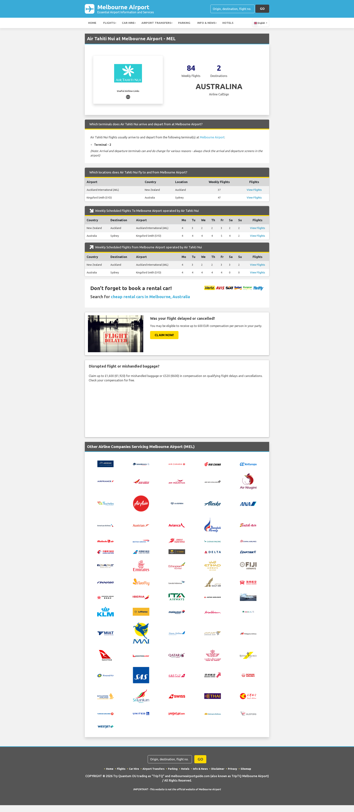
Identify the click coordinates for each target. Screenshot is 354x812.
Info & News (206, 22)
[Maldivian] (212, 611)
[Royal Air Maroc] (212, 655)
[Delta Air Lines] (212, 551)
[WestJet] (105, 726)
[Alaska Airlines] (212, 503)
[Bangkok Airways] (212, 524)
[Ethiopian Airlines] (177, 565)
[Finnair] (105, 582)
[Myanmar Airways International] (141, 632)
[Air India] (141, 481)
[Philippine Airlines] (248, 633)
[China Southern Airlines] (141, 551)
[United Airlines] (141, 713)
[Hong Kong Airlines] (105, 597)
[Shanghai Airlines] (177, 675)
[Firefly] (141, 581)
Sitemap (246, 768)
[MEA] (248, 611)
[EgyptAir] (248, 551)
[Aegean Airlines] (105, 463)
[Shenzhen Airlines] (212, 675)
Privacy (232, 768)
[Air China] (212, 463)
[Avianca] (177, 525)
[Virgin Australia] (248, 713)
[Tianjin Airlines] (248, 695)
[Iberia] (141, 597)
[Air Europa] (248, 464)
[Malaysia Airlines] (177, 611)
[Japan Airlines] (212, 597)
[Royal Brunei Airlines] (248, 655)
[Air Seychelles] (105, 503)
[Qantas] (105, 655)
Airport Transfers (156, 22)
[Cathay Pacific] (212, 540)
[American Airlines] (105, 525)
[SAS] (141, 675)
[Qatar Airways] (177, 655)
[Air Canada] (177, 464)
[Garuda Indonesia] (177, 582)
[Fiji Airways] (248, 565)
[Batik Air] (248, 525)
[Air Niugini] (248, 481)
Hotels (227, 22)
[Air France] (105, 481)
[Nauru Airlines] (177, 633)
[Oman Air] (212, 633)
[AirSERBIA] (177, 503)
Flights (109, 22)
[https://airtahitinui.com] (128, 96)
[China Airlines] (248, 540)
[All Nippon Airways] (248, 503)
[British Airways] (141, 540)
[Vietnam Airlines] (212, 713)
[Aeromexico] (141, 464)
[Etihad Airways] (212, 565)
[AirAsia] (141, 503)
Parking (184, 22)
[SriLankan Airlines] (141, 695)
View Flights (254, 189)
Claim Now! (164, 335)
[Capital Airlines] (177, 540)
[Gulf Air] (212, 581)
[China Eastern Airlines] (105, 551)
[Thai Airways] (212, 695)
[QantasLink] (141, 655)
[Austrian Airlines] (141, 525)
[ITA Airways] (177, 596)
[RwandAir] (105, 675)
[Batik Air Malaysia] (105, 540)
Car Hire (128, 22)
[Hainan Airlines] (248, 582)
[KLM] (105, 611)
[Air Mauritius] (177, 481)
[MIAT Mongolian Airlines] (105, 633)
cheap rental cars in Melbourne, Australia (150, 296)
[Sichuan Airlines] (248, 675)
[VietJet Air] (177, 713)
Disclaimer (217, 768)
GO (262, 8)
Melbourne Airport (125, 9)
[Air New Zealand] (212, 481)
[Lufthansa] (141, 611)
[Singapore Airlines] (105, 695)
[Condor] (177, 551)
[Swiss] (177, 696)
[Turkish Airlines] (105, 713)
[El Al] (105, 565)
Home (92, 22)
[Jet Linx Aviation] (248, 596)
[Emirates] (141, 565)
